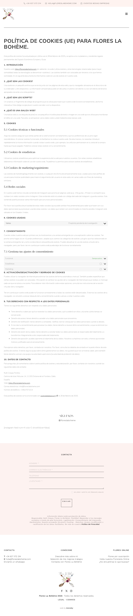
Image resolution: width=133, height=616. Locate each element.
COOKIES (70, 600)
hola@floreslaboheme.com (62, 3)
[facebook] (62, 591)
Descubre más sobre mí (66, 556)
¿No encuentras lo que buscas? (114, 562)
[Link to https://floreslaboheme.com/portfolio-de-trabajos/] (81, 3)
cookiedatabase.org (48, 396)
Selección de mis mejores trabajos (66, 559)
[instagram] (71, 591)
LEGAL (61, 600)
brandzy (69, 608)
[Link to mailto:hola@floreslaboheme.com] (46, 3)
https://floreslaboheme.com (25, 69)
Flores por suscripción (118, 556)
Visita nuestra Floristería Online (114, 559)
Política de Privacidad (90, 524)
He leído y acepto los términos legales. (89, 492)
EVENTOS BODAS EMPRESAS (96, 3)
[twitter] (66, 591)
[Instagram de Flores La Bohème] (66, 418)
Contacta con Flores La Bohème (66, 562)
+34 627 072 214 (33, 3)
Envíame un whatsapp (14, 562)
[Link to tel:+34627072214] (24, 3)
